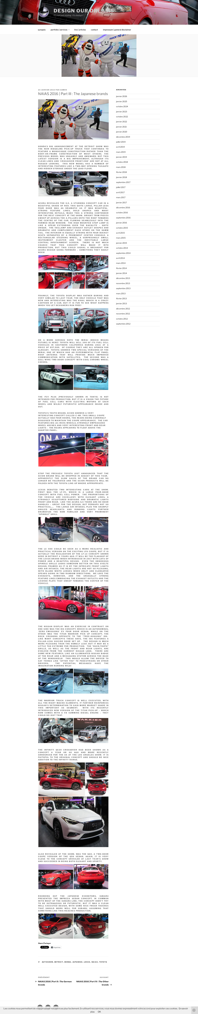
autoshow (47, 962)
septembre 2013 (123, 288)
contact (94, 30)
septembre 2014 (123, 253)
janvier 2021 (121, 127)
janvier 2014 (121, 273)
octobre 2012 (122, 319)
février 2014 (121, 268)
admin (63, 90)
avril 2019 (120, 147)
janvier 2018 (121, 177)
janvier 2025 (121, 101)
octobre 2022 (122, 116)
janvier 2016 (121, 223)
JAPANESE (77, 962)
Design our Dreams (84, 11)
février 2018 (121, 172)
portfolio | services (59, 30)
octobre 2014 (122, 248)
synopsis (42, 30)
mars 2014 (121, 263)
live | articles (80, 30)
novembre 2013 (123, 283)
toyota (103, 962)
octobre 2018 (122, 162)
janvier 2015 (121, 243)
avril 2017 (120, 192)
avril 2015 (120, 233)
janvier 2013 (121, 303)
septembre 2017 (123, 182)
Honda (67, 962)
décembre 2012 (123, 308)
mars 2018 (121, 167)
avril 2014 (120, 258)
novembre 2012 (123, 313)
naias (95, 962)
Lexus (87, 962)
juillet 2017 (120, 187)
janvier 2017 (121, 202)
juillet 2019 (121, 142)
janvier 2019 (121, 157)
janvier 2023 (121, 111)
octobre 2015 (122, 228)
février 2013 (121, 298)
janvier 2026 (121, 96)
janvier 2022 (121, 121)
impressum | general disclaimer (117, 30)
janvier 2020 (121, 132)
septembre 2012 (123, 324)
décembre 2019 (123, 137)
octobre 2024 (122, 106)
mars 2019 (121, 152)
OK (99, 1011)
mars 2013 (121, 293)
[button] (55, 184)
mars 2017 (120, 197)
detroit (58, 962)
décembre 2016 (123, 207)
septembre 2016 (123, 218)
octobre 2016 (122, 212)
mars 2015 (121, 238)
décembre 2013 (123, 278)
